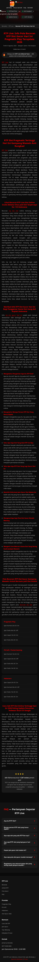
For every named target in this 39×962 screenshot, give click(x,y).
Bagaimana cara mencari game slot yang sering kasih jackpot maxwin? (18, 864)
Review (30, 8)
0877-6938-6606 (6, 946)
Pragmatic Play (6, 904)
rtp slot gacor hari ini (14, 315)
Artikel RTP (5, 888)
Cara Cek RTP (6, 923)
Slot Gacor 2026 (6, 914)
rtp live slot (13, 211)
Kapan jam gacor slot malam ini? (15, 850)
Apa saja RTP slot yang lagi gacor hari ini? (17, 843)
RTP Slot (5, 150)
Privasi (26, 959)
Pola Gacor (17, 8)
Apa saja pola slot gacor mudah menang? (18, 857)
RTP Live (5, 62)
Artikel (9, 8)
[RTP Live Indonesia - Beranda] (19, 3)
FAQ (24, 8)
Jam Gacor (5, 927)
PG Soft (4, 907)
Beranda (4, 885)
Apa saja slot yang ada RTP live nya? (16, 835)
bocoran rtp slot (26, 605)
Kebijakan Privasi (7, 933)
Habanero (5, 910)
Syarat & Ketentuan (16, 959)
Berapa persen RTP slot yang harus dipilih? (16, 828)
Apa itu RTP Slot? (10, 821)
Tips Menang (6, 930)
